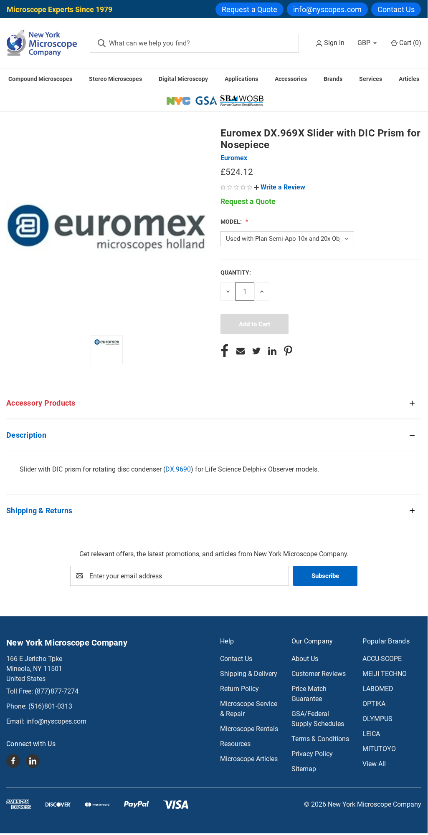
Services (370, 79)
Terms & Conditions (320, 739)
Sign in (334, 43)
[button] (279, 187)
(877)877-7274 (57, 691)
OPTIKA (373, 704)
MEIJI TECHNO (384, 674)
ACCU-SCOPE (382, 659)
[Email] (240, 351)
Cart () (409, 43)
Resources (235, 744)
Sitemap (303, 769)
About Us (304, 659)
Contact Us (396, 9)
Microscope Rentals (249, 729)
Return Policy (239, 689)
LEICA (371, 734)
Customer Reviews (318, 674)
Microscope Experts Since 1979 (59, 9)
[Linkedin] (272, 351)
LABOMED (377, 689)
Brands (333, 79)
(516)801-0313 (50, 706)
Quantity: (235, 272)
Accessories (291, 79)
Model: (231, 221)
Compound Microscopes (40, 79)
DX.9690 (178, 469)
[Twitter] (256, 351)
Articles (409, 79)
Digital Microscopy (183, 79)
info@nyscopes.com (327, 9)
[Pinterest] (288, 351)
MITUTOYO (379, 749)
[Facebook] (224, 351)
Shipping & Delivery (248, 674)
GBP (364, 43)
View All (374, 764)
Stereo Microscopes (115, 79)
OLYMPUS (377, 719)
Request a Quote (250, 9)
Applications (241, 79)
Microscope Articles (249, 759)
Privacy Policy (312, 754)
